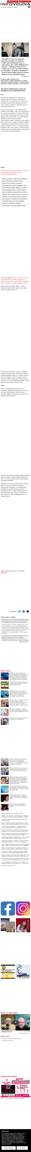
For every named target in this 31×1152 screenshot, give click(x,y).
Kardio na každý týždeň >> (24, 1033)
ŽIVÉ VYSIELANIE (25, 1)
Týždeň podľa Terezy (7, 1040)
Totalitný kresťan (6, 1031)
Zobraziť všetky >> (24, 641)
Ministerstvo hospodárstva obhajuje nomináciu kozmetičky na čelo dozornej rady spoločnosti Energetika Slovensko (18, 710)
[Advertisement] (15, 24)
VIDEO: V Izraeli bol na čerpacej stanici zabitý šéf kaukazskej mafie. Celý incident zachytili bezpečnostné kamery (18, 769)
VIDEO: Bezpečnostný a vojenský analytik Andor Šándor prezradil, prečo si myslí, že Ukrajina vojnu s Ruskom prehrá (18, 796)
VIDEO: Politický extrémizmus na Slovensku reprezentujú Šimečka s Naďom (17, 805)
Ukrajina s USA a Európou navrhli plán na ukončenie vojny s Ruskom (18, 718)
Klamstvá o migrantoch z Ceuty (8, 865)
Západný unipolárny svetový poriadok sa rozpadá (12, 813)
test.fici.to (22, 1098)
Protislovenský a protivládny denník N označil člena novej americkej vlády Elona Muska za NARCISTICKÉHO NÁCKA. (15, 172)
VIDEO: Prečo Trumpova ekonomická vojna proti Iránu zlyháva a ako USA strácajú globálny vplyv (18, 683)
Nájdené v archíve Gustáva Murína (11, 1038)
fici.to (17, 1098)
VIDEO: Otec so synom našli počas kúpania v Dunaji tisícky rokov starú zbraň (14, 820)
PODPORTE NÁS (13, 1)
